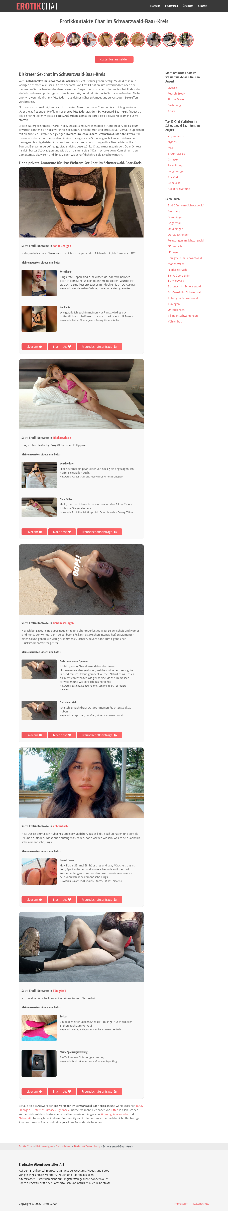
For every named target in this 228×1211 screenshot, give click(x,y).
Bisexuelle (174, 183)
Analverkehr (120, 1114)
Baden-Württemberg (87, 1146)
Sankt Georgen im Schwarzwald (179, 278)
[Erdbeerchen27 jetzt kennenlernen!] (81, 947)
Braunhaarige (176, 153)
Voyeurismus (176, 136)
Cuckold (173, 177)
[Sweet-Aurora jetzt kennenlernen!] (81, 202)
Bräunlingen (175, 217)
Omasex (51, 1110)
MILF (171, 148)
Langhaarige (175, 171)
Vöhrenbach (175, 321)
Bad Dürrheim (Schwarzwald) (186, 205)
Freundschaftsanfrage (97, 347)
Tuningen (174, 304)
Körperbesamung (179, 189)
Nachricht (60, 347)
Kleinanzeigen (44, 1146)
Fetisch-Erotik (176, 93)
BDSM (140, 1106)
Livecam (32, 347)
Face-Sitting (175, 165)
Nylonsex (63, 1110)
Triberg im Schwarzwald (183, 298)
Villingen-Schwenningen (183, 315)
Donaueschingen (178, 234)
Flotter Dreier (176, 99)
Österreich (188, 6)
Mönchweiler (176, 264)
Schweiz (202, 6)
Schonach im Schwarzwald (184, 286)
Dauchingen (175, 229)
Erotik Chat (26, 1146)
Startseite (155, 6)
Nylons (172, 142)
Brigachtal (174, 223)
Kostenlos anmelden (114, 59)
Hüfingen (173, 252)
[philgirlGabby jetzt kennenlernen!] (81, 394)
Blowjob (25, 1110)
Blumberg (174, 211)
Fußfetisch (38, 1110)
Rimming (106, 1114)
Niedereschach (177, 270)
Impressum (181, 1203)
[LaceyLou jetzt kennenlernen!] (81, 579)
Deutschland (171, 6)
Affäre (172, 111)
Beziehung (174, 105)
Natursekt (25, 1118)
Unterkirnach (176, 310)
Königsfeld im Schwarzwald (185, 258)
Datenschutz (201, 1203)
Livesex (172, 88)
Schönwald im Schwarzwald (185, 292)
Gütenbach (175, 246)
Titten (114, 1110)
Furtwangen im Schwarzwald (186, 240)
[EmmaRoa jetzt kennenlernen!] (81, 783)
